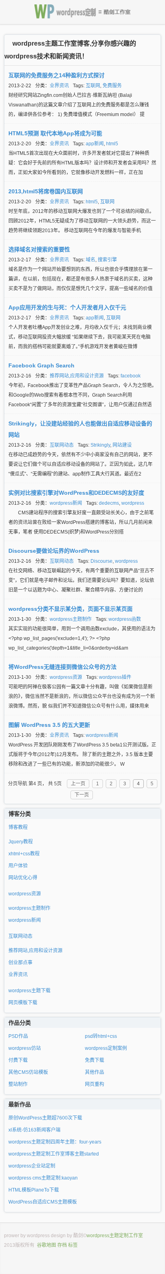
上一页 (78, 783)
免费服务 (112, 85)
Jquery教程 (20, 842)
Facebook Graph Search (41, 365)
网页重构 (94, 1084)
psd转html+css (101, 1036)
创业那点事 (20, 962)
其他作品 (94, 1072)
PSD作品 (18, 1036)
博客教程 (18, 827)
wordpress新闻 (66, 503)
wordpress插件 (115, 677)
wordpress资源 (66, 677)
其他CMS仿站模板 (28, 1072)
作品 (14, 1022)
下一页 (81, 795)
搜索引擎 (107, 260)
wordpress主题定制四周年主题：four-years (54, 1142)
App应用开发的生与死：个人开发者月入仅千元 (67, 307)
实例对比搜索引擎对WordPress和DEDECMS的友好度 (76, 493)
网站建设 (122, 445)
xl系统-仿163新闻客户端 (34, 1130)
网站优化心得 (22, 878)
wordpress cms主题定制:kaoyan (43, 1178)
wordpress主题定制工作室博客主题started (53, 1154)
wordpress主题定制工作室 (115, 1235)
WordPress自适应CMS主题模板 (42, 1202)
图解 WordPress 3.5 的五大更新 (49, 725)
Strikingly (100, 445)
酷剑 (78, 1235)
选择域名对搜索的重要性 (39, 249)
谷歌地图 (46, 1245)
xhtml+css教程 (24, 854)
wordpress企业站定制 (31, 1166)
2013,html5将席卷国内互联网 (45, 191)
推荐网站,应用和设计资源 (77, 376)
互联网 (93, 85)
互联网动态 (62, 445)
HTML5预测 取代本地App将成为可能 (55, 133)
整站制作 (18, 1084)
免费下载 (94, 1060)
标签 (73, 1245)
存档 (62, 1245)
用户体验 (18, 866)
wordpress (132, 503)
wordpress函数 (125, 619)
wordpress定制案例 (106, 1048)
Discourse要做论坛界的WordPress (53, 551)
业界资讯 (59, 85)
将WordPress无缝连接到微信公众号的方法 (62, 667)
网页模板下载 (22, 1002)
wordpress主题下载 (29, 990)
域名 (90, 260)
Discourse (102, 561)
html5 (112, 143)
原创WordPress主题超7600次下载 (45, 1118)
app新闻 (95, 143)
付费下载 (18, 1060)
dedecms (109, 503)
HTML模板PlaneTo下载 (33, 1190)
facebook (131, 376)
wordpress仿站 (24, 1048)
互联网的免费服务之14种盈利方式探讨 (56, 75)
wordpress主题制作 (71, 619)
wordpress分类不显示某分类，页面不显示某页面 (70, 609)
